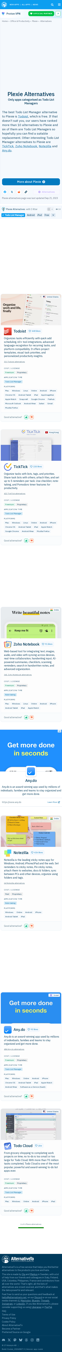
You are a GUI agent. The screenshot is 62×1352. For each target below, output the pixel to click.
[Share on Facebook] (5, 192)
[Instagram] (32, 1340)
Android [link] (31, 215)
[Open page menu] (59, 4)
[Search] (52, 4)
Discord (38, 1297)
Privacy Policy (9, 1318)
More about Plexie (29, 182)
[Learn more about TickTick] (8, 467)
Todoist (23, 116)
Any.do (6, 150)
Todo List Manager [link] (14, 215)
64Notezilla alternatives (14, 883)
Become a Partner (11, 1328)
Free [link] (47, 215)
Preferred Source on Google (16, 1332)
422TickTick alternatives (14, 493)
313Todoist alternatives (14, 361)
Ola (23, 1274)
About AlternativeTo (12, 1325)
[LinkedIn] (37, 1340)
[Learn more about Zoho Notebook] (8, 644)
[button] (34, 331)
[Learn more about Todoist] (8, 331)
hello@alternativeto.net (14, 1297)
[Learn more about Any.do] (8, 1030)
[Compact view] (52, 209)
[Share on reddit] (19, 192)
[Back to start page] (4, 4)
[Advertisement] (31, 55)
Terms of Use (8, 1314)
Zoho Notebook (26, 146)
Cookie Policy (8, 1321)
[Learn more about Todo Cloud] (8, 1146)
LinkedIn (20, 1303)
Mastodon (26, 1300)
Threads (45, 1300)
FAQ (4, 1311)
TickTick (8, 146)
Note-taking (10, 694)
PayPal (48, 1307)
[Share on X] (12, 192)
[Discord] (3, 1340)
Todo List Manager (13, 381)
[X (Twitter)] (9, 1340)
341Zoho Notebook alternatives (18, 674)
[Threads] (26, 1340)
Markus (34, 1274)
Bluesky (36, 1300)
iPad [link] (40, 215)
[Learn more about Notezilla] (8, 853)
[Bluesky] (20, 1340)
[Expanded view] (48, 209)
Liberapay (36, 1307)
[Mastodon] (15, 1340)
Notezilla (45, 146)
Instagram (7, 1303)
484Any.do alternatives (14, 1049)
